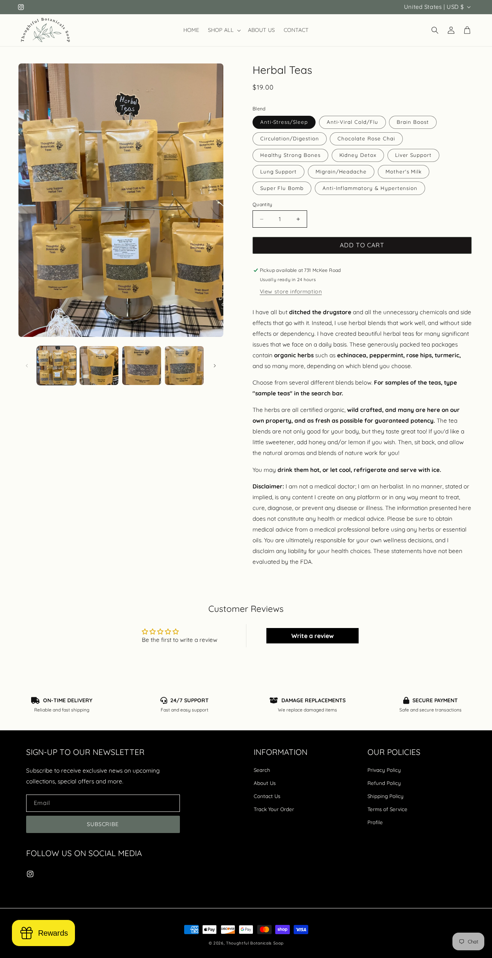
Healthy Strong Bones (290, 155)
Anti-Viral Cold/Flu (352, 122)
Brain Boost (413, 122)
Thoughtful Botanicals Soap (254, 943)
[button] (224, 30)
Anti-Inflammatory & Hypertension (369, 188)
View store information (291, 291)
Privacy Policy (384, 770)
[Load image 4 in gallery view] (184, 365)
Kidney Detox (357, 155)
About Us (265, 783)
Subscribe (103, 823)
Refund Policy (384, 783)
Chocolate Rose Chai (366, 139)
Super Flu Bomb (282, 188)
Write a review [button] (312, 636)
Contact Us (267, 796)
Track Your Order (274, 809)
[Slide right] (214, 365)
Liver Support (413, 155)
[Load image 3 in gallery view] (141, 365)
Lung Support (278, 171)
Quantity (263, 204)
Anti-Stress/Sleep (284, 122)
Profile (375, 822)
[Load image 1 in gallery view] (56, 365)
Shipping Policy (385, 796)
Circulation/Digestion (289, 139)
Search (262, 770)
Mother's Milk (404, 171)
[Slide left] (26, 365)
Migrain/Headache (341, 171)
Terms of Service (387, 809)
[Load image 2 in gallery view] (99, 365)
